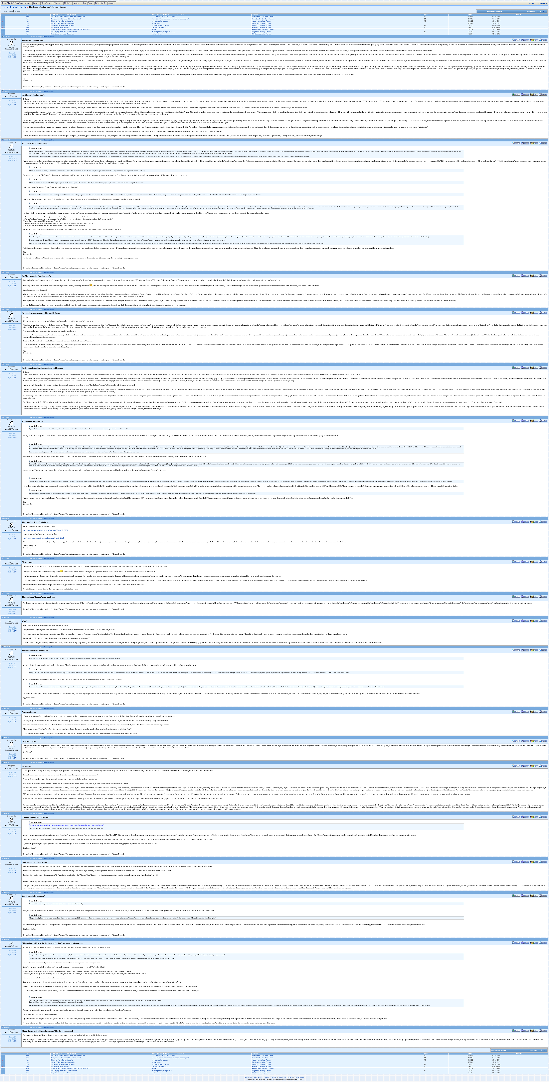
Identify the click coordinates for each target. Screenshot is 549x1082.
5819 (15, 912)
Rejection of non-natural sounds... (62, 34)
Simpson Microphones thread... (62, 21)
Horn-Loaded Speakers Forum (262, 17)
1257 (15, 160)
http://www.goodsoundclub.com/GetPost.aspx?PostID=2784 (43, 538)
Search (104, 3)
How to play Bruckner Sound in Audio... (64, 32)
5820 (15, 1041)
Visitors (77, 3)
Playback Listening (18, 7)
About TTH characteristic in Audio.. (63, 23)
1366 (15, 378)
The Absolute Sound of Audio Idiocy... (64, 25)
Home (6, 7)
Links (97, 3)
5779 (15, 722)
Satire (85, 3)
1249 (15, 57)
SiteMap (274, 1077)
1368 (15, 572)
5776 (15, 631)
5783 (15, 776)
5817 (15, 872)
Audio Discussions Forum (261, 21)
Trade (91, 3)
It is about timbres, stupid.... (161, 27)
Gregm (11, 942)
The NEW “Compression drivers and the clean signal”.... (171, 19)
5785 (15, 834)
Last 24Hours (258, 1077)
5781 (15, 758)
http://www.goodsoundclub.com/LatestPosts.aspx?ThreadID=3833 (45, 530)
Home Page (248, 1077)
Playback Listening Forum (261, 23)
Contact (112, 3)
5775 (15, 613)
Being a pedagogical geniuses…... (163, 32)
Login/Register (542, 3)
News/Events (47, 3)
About (28, 3)
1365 (15, 329)
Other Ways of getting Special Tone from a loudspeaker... (71, 29)
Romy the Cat (11, 39)
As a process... (157, 23)
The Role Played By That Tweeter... (164, 17)
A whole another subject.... (161, 21)
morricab (11, 93)
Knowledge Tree (49, 36)
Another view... (157, 34)
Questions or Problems (285, 1077)
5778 (15, 667)
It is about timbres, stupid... (60, 27)
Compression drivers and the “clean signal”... (66, 19)
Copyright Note (299, 1077)
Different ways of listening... (161, 25)
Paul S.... (155, 29)
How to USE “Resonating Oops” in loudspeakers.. (68, 17)
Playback (68, 3)
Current (37, 3)
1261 (15, 286)
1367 (15, 437)
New (27, 17)
